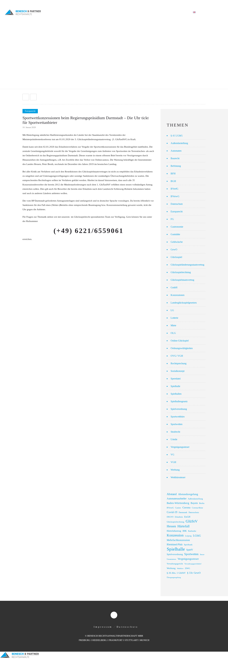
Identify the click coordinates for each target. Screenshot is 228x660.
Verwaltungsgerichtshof (192, 564)
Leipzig (188, 536)
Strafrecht (175, 431)
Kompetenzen (113, 12)
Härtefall (183, 526)
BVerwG (175, 196)
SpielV (189, 549)
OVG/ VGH (177, 355)
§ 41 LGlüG (177, 135)
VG (172, 454)
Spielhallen (176, 393)
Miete (173, 325)
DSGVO (170, 517)
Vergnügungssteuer (180, 447)
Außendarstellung (179, 143)
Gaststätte (175, 234)
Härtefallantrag (174, 531)
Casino (178, 508)
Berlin (201, 503)
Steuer (202, 554)
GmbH (174, 287)
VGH (173, 462)
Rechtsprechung (178, 363)
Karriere (181, 12)
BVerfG (174, 188)
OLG (173, 333)
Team (130, 12)
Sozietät (95, 12)
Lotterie (174, 318)
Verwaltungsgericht (175, 564)
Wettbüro (180, 568)
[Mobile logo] (19, 658)
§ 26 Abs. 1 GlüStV (176, 573)
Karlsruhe (192, 531)
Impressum (103, 627)
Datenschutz (177, 204)
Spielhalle (175, 386)
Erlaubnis (179, 517)
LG (172, 310)
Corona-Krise (197, 508)
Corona (186, 507)
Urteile (174, 439)
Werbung (175, 469)
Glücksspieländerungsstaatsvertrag (187, 264)
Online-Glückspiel (180, 340)
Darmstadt (183, 512)
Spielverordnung (179, 409)
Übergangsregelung (174, 577)
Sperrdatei (176, 378)
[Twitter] (220, 3)
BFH (173, 173)
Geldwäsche (177, 242)
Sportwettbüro (178, 416)
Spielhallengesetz (179, 401)
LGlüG (197, 535)
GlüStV (192, 521)
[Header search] (219, 12)
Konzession (175, 535)
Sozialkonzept (177, 371)
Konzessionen (177, 295)
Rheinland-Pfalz (175, 544)
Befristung (176, 166)
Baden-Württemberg (178, 503)
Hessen (171, 526)
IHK (185, 531)
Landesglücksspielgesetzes (184, 302)
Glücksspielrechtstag (181, 272)
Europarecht (177, 211)
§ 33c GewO (194, 572)
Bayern (194, 503)
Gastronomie (177, 226)
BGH (173, 181)
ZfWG (187, 568)
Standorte (164, 12)
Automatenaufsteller (176, 498)
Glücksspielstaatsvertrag (182, 280)
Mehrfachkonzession (178, 540)
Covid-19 (172, 512)
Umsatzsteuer (171, 559)
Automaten (176, 150)
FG (172, 219)
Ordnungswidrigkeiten (182, 348)
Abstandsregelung (188, 494)
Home (80, 12)
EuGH (187, 517)
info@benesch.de (44, 3)
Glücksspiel (176, 257)
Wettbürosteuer (178, 477)
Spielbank (188, 545)
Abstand (172, 494)
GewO (174, 249)
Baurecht (175, 158)
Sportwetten (176, 424)
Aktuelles (146, 12)
